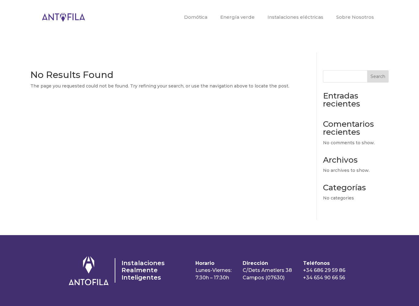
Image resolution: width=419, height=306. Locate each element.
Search (378, 76)
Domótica (195, 17)
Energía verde (237, 17)
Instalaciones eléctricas (295, 17)
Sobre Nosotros (355, 17)
